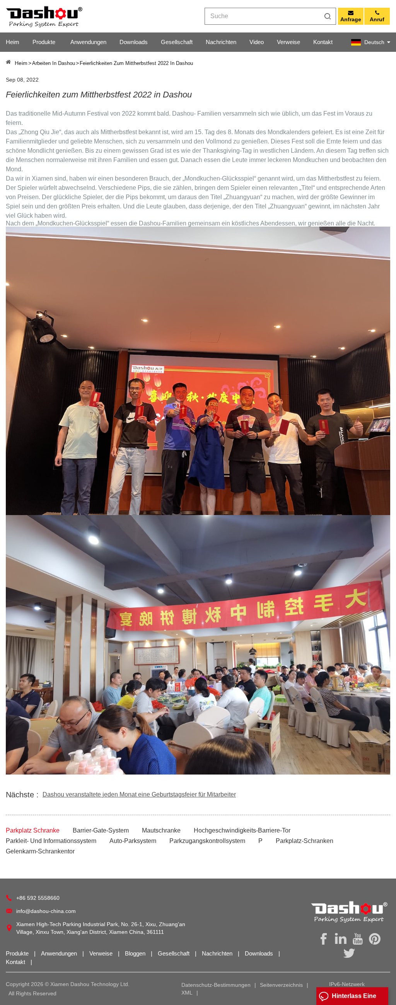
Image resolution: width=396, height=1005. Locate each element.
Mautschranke (161, 830)
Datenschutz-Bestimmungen (216, 985)
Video (256, 42)
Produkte (43, 42)
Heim (12, 42)
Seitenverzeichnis (281, 985)
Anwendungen (88, 42)
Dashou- (184, 113)
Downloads (133, 42)
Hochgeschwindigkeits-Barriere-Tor (242, 830)
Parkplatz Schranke (33, 830)
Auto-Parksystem (132, 841)
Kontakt (323, 42)
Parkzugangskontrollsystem (207, 841)
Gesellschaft (177, 42)
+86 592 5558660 (38, 898)
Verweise (288, 42)
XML (187, 993)
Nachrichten (221, 42)
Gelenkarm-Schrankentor (40, 851)
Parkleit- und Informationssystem (51, 841)
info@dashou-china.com (46, 911)
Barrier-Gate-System (101, 830)
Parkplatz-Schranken (304, 841)
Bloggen (136, 953)
